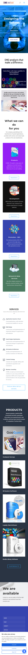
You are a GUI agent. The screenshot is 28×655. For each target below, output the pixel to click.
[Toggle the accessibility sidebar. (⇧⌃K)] (24, 651)
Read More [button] (14, 178)
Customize (14, 648)
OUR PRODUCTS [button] (14, 566)
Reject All (14, 652)
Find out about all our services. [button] (14, 387)
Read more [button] (14, 39)
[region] (14, 643)
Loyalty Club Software (10, 525)
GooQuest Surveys (9, 457)
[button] (24, 3)
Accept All (14, 644)
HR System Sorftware (10, 491)
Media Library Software (10, 559)
